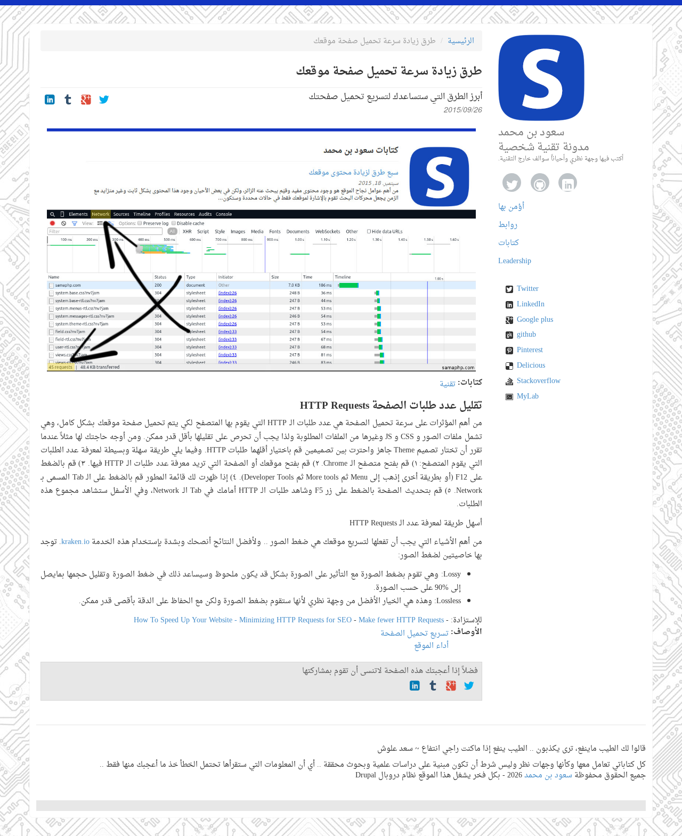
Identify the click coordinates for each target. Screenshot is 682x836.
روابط (507, 225)
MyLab (528, 397)
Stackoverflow (539, 381)
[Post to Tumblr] (68, 101)
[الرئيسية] (541, 78)
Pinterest (530, 351)
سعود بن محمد (548, 775)
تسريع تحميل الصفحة (414, 634)
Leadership (514, 261)
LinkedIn (531, 305)
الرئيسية (461, 41)
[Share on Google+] (86, 101)
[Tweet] (104, 101)
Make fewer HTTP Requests (401, 620)
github (526, 335)
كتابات (508, 243)
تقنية (448, 384)
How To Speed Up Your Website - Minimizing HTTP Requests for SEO (243, 620)
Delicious (531, 366)
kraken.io (75, 542)
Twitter (528, 289)
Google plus (535, 320)
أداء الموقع (431, 646)
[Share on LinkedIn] (50, 101)
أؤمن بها (511, 207)
